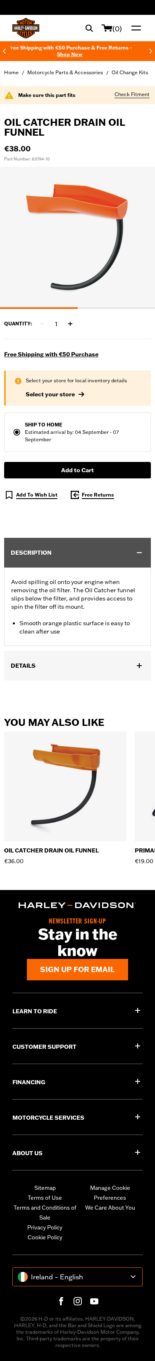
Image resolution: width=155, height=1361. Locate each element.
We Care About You (110, 1207)
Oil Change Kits (130, 72)
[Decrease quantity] (42, 324)
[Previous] (4, 51)
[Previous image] (16, 237)
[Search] (89, 28)
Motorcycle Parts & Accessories (65, 72)
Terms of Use (45, 1197)
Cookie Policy (45, 1237)
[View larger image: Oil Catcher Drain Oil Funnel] (77, 236)
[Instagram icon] (78, 1301)
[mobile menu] (134, 28)
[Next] (151, 51)
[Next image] (138, 237)
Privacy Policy (44, 1227)
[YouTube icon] (94, 1301)
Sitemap (45, 1187)
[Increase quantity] (70, 324)
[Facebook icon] (61, 1301)
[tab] (39, 308)
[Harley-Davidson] (77, 905)
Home (11, 72)
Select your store (50, 394)
